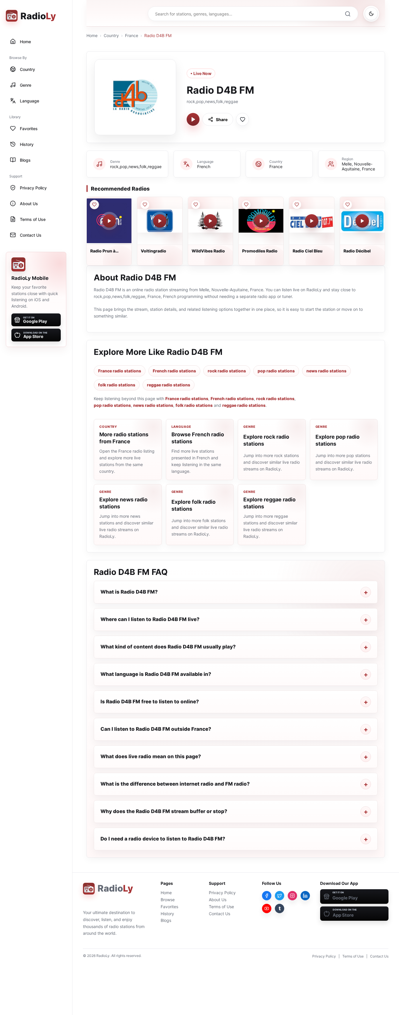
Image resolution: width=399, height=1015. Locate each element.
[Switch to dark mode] (371, 13)
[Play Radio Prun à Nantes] (109, 221)
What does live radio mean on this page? (150, 756)
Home (92, 35)
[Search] (348, 14)
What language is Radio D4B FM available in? (155, 674)
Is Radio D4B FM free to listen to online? (149, 701)
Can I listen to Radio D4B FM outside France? (155, 729)
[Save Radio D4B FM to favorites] (242, 119)
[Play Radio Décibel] (362, 221)
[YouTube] (266, 908)
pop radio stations (276, 370)
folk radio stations (116, 384)
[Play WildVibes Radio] (210, 221)
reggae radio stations (168, 384)
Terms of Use (221, 906)
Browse (168, 899)
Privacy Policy (222, 892)
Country (111, 35)
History (167, 913)
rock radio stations (227, 370)
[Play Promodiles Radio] (261, 221)
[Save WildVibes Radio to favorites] (195, 204)
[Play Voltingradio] (159, 221)
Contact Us (219, 913)
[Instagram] (292, 895)
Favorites (169, 906)
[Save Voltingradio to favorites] (145, 204)
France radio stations (119, 370)
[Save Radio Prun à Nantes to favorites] (94, 204)
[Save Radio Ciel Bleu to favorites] (296, 204)
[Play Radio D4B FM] (193, 119)
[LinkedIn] (305, 895)
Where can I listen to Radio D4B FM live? (150, 619)
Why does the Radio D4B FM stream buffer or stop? (163, 811)
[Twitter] (279, 895)
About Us (217, 899)
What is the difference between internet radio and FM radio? (175, 784)
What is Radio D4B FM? (129, 592)
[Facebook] (266, 895)
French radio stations (174, 370)
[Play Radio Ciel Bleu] (311, 221)
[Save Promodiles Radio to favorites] (246, 204)
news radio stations (326, 370)
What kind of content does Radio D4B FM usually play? (168, 647)
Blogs (166, 920)
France (131, 35)
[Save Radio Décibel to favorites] (347, 204)
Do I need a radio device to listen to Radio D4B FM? (162, 839)
